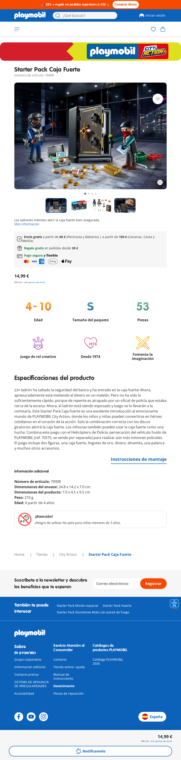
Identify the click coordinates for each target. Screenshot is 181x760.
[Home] (30, 15)
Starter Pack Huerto (117, 605)
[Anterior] (25, 136)
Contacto (59, 659)
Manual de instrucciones (63, 676)
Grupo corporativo (27, 659)
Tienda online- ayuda (69, 667)
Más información (26, 224)
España (156, 716)
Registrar (153, 583)
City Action (68, 554)
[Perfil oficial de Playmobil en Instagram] (43, 716)
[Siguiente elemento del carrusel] (155, 136)
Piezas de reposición (68, 693)
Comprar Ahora (126, 4)
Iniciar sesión (155, 15)
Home (19, 554)
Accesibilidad (24, 693)
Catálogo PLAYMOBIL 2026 (108, 661)
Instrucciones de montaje (139, 459)
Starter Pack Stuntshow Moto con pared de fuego (93, 612)
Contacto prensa (26, 674)
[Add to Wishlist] (158, 99)
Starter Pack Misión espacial (77, 605)
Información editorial (29, 667)
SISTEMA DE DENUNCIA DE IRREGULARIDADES (31, 684)
